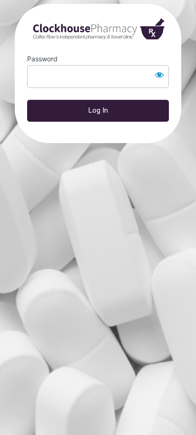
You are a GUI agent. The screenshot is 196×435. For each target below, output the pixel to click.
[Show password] (159, 74)
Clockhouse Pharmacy (98, 29)
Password (42, 59)
